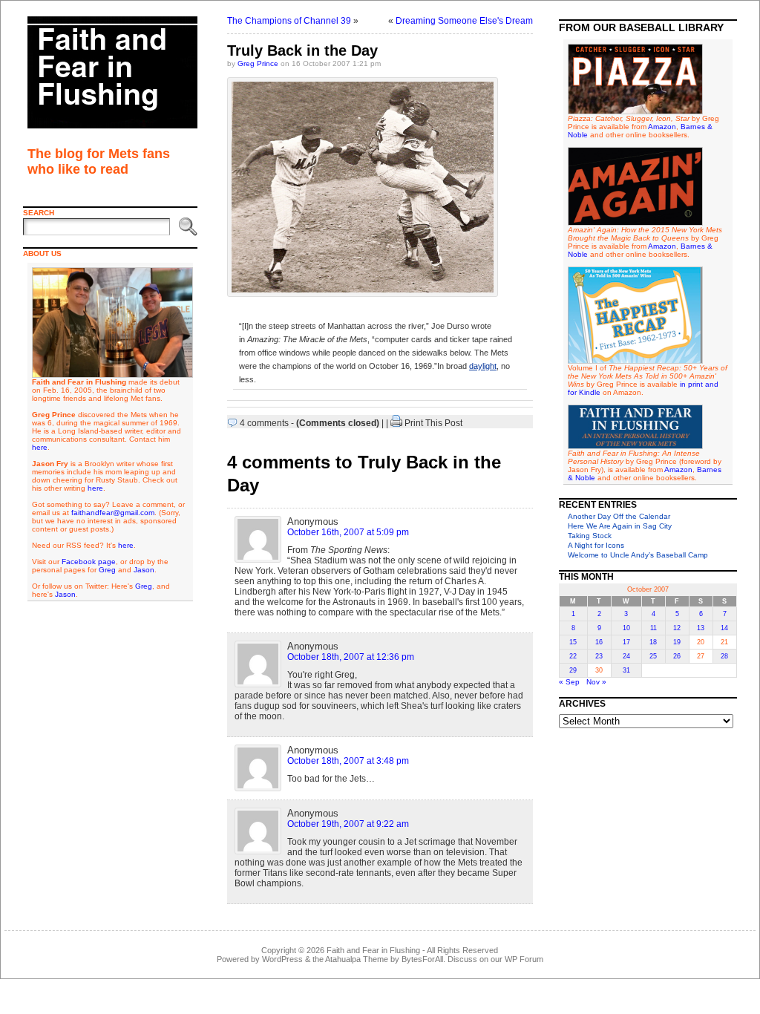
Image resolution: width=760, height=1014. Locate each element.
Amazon (662, 126)
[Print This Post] (396, 423)
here (40, 447)
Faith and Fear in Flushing (373, 950)
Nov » (596, 682)
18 (653, 642)
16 (599, 642)
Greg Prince (258, 63)
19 (677, 642)
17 (626, 642)
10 (626, 628)
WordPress (282, 959)
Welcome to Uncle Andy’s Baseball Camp (638, 555)
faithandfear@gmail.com (112, 512)
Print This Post (433, 423)
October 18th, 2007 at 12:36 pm (350, 657)
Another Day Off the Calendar (619, 516)
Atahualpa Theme (356, 959)
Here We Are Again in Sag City (620, 526)
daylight (483, 366)
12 (677, 628)
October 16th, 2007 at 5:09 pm (348, 532)
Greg (107, 570)
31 (626, 670)
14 (724, 628)
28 (724, 656)
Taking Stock (590, 535)
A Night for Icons (596, 545)
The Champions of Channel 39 (289, 21)
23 (599, 656)
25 (653, 656)
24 (626, 656)
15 (573, 642)
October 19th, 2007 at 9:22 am (348, 824)
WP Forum (524, 959)
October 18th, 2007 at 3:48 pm (348, 761)
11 (653, 628)
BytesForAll (422, 959)
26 (677, 656)
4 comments (264, 423)
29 (573, 670)
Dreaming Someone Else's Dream (464, 21)
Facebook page (89, 561)
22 (573, 656)
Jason (144, 570)
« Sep (569, 682)
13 (700, 628)
